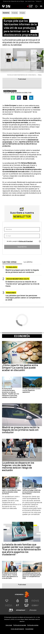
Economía (22, 336)
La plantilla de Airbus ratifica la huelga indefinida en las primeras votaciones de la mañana (31, 491)
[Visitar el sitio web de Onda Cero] (26, 605)
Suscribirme (22, 247)
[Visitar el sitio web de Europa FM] (35, 605)
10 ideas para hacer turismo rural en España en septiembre (31, 390)
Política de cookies (32, 625)
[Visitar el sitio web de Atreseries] (17, 605)
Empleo (22, 13)
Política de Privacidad (26, 241)
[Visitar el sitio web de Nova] (35, 600)
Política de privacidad (19, 625)
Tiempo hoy (39, 1)
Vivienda (14, 13)
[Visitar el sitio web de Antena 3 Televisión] (8, 600)
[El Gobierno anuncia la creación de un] (12, 566)
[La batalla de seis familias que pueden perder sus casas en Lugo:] (22, 531)
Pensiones (11, 293)
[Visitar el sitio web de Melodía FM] (11, 610)
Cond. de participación (17, 629)
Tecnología (11, 267)
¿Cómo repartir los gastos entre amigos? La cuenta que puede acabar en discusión (20, 367)
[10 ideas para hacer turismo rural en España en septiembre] (32, 382)
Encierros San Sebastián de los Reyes (13, 1)
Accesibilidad (29, 629)
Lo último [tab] (28, 262)
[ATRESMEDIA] (22, 594)
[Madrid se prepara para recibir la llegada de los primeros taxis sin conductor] (22, 414)
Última (31, 6)
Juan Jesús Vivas (29, 1)
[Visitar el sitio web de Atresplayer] (22, 610)
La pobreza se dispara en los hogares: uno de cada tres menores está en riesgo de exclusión (18, 466)
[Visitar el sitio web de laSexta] (17, 600)
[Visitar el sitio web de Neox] (26, 600)
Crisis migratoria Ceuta (17, 279)
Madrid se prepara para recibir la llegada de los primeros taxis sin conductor (22, 271)
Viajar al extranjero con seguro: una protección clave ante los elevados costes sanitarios (11, 491)
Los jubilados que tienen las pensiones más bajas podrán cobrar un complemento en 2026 (23, 297)
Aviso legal (9, 625)
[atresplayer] (36, 6)
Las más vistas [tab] (9, 262)
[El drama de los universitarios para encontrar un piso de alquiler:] (12, 382)
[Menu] (41, 6)
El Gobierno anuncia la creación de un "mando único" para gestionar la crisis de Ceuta (22, 284)
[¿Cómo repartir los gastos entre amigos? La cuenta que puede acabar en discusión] (22, 352)
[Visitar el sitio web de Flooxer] (33, 610)
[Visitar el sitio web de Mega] (8, 605)
